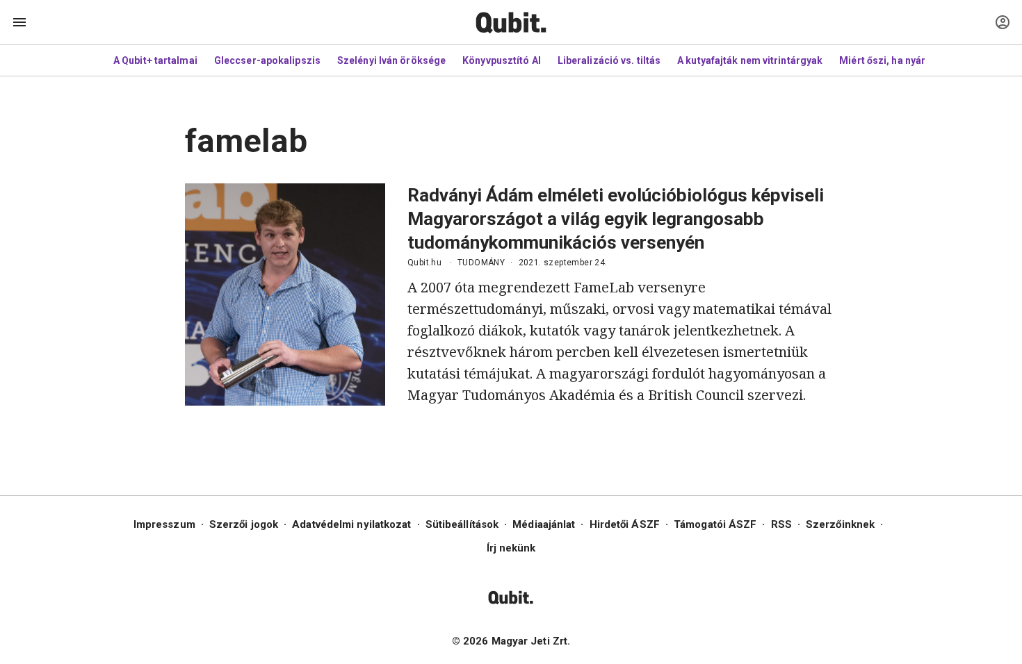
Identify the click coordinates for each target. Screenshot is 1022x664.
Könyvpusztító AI (501, 60)
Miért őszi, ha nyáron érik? (901, 60)
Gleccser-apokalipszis (267, 60)
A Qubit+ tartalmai (155, 60)
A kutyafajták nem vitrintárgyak (749, 60)
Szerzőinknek (840, 524)
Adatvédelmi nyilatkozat (351, 524)
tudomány (481, 262)
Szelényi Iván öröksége (391, 60)
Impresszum (164, 524)
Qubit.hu (424, 262)
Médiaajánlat (543, 524)
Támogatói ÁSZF (715, 524)
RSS (781, 524)
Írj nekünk (511, 548)
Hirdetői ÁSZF (625, 524)
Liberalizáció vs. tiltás (609, 60)
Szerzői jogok (243, 524)
